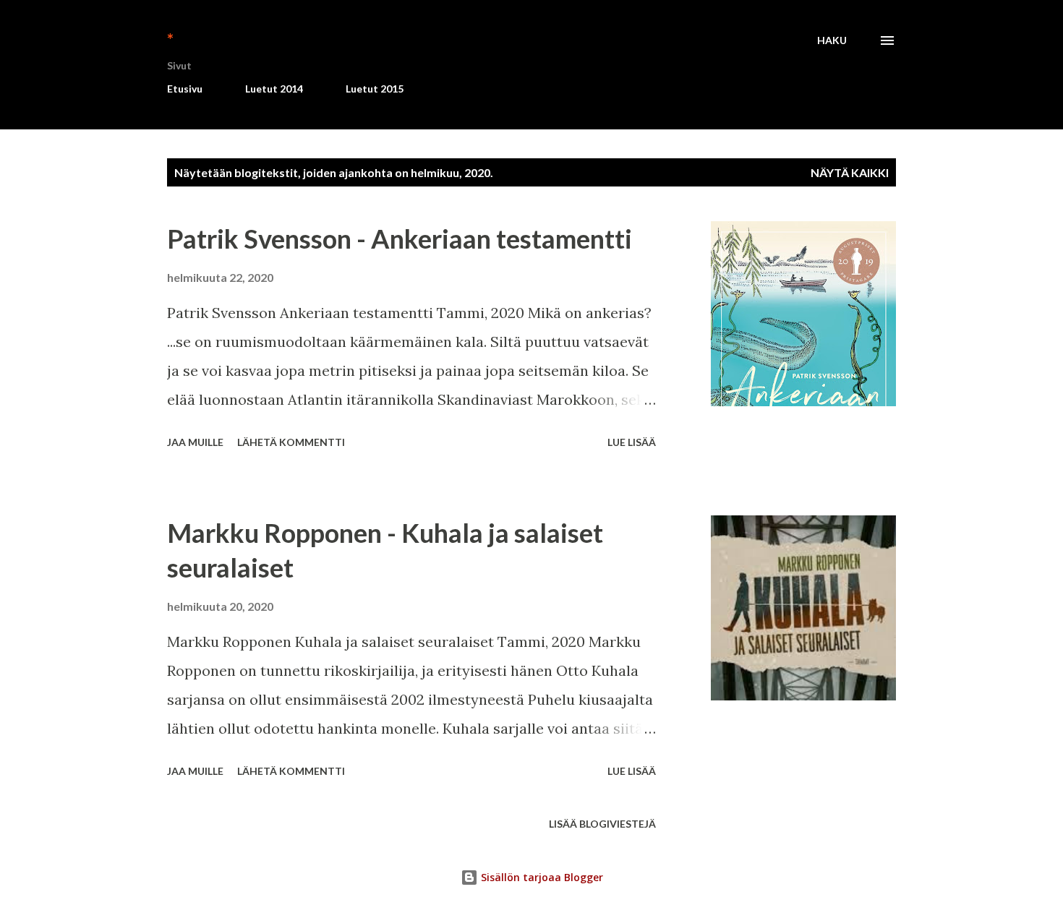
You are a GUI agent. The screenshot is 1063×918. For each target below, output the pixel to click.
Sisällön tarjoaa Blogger (540, 877)
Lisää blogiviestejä (602, 824)
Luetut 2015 (375, 88)
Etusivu (184, 88)
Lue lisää (631, 442)
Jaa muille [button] (195, 442)
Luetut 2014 (274, 88)
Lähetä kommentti (291, 442)
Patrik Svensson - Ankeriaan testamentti (399, 238)
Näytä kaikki (850, 172)
